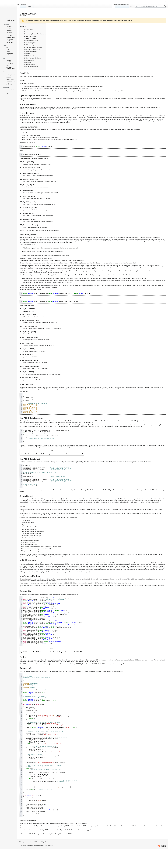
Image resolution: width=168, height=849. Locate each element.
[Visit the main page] (8, 8)
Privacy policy (22, 845)
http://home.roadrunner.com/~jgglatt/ (80, 830)
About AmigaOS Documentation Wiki (37, 845)
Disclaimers (51, 845)
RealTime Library (115, 563)
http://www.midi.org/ (81, 823)
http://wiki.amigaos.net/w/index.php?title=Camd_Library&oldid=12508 (51, 834)
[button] (30, 6)
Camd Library (23, 15)
